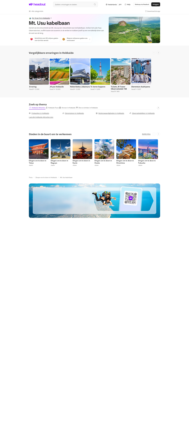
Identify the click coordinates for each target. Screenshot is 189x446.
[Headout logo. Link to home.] (37, 4)
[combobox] (75, 4)
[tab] (37, 107)
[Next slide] (158, 52)
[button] (36, 11)
